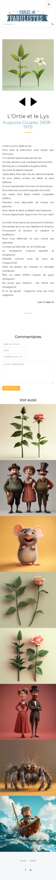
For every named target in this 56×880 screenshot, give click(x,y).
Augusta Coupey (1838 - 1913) (28, 124)
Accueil (23, 860)
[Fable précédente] (22, 101)
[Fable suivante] (33, 101)
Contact (32, 860)
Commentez (11, 388)
